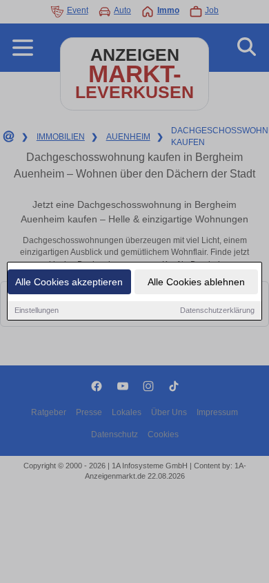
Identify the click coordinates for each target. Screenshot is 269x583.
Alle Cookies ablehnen (196, 281)
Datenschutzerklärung (217, 310)
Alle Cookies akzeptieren (69, 281)
